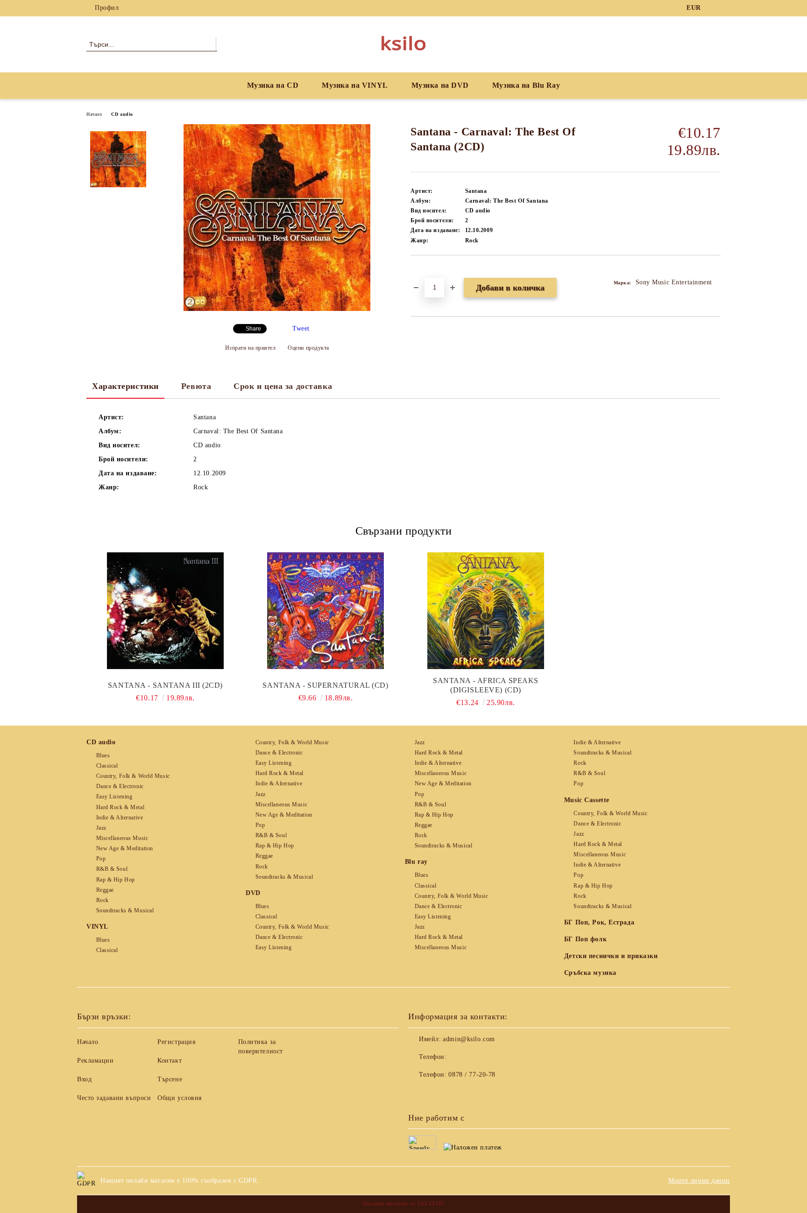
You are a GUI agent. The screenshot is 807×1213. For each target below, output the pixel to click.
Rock (102, 900)
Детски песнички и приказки (611, 955)
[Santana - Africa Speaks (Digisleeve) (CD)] (486, 610)
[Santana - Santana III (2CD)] (165, 610)
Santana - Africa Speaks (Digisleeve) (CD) (485, 685)
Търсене (169, 1079)
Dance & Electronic (120, 786)
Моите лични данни (699, 1180)
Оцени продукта (308, 348)
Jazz (101, 828)
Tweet (301, 328)
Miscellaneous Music (122, 838)
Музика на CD (273, 85)
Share (253, 328)
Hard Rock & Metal (120, 807)
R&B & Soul (111, 869)
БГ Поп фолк (585, 939)
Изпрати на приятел (250, 348)
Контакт (169, 1060)
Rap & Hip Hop (115, 879)
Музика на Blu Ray (526, 85)
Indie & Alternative (119, 817)
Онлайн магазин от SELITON (403, 1203)
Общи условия (179, 1097)
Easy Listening (114, 796)
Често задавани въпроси (114, 1097)
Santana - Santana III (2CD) (165, 685)
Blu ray (416, 861)
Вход (84, 1079)
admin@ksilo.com (469, 1039)
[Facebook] (715, 8)
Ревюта (196, 386)
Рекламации (95, 1060)
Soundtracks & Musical (125, 910)
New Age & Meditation (124, 848)
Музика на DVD (440, 85)
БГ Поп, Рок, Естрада (599, 922)
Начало (94, 114)
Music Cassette (586, 800)
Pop (101, 858)
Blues (103, 755)
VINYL (97, 926)
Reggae (105, 890)
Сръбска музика (590, 972)
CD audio (122, 114)
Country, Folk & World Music (133, 776)
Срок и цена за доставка (283, 386)
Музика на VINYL (355, 85)
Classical (107, 765)
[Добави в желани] (428, 271)
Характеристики (125, 386)
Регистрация (176, 1041)
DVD (253, 892)
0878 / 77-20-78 (471, 1074)
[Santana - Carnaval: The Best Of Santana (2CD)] (277, 308)
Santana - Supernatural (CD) (325, 685)
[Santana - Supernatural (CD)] (325, 610)
